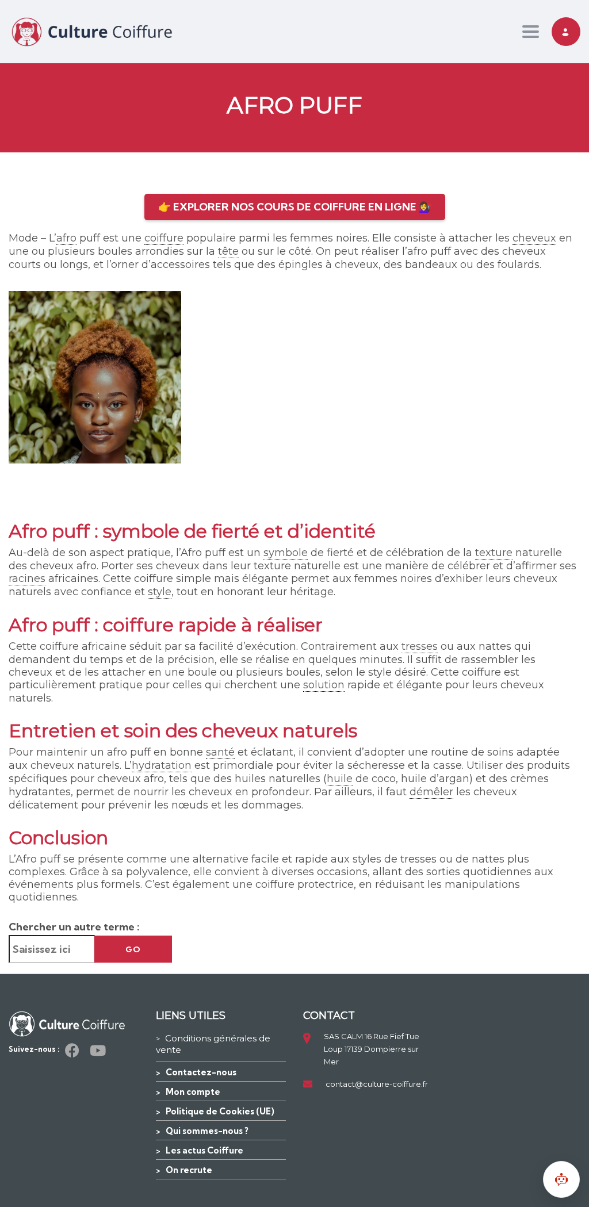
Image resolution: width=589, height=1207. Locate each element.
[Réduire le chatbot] (561, 1179)
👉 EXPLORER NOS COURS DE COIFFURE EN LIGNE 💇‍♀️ (294, 206)
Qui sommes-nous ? (207, 1130)
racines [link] (27, 578)
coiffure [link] (163, 238)
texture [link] (493, 552)
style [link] (159, 591)
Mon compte (193, 1091)
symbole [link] (285, 552)
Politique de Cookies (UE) (220, 1111)
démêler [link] (431, 791)
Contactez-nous (201, 1072)
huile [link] (340, 778)
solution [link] (324, 685)
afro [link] (66, 238)
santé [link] (220, 752)
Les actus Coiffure (204, 1150)
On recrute (189, 1169)
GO (133, 949)
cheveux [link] (534, 238)
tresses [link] (419, 646)
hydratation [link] (162, 765)
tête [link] (228, 251)
